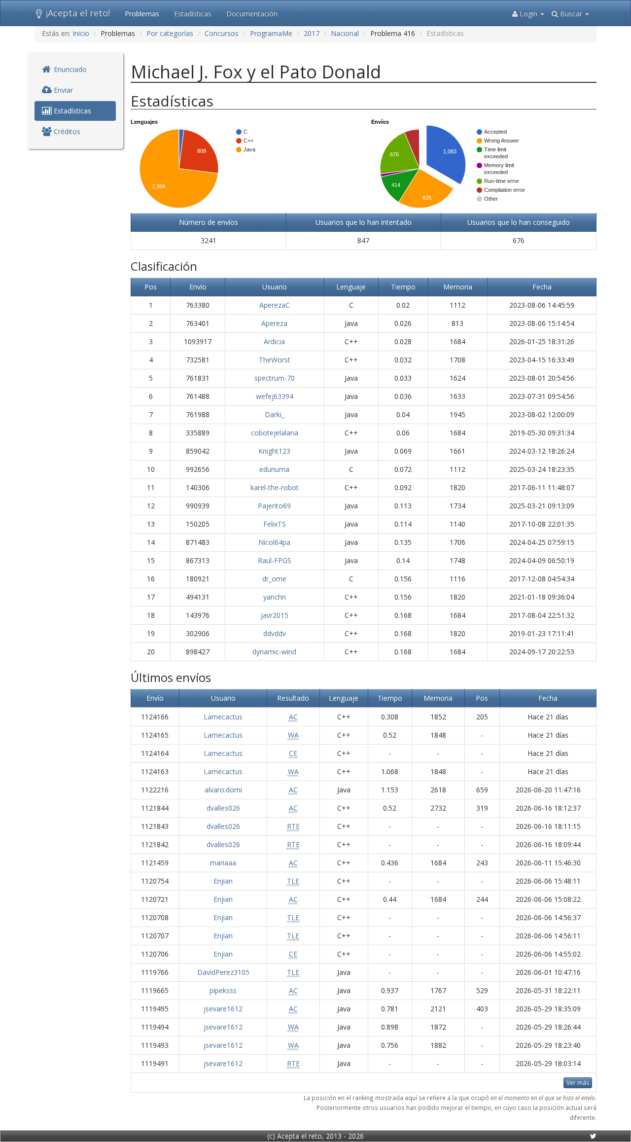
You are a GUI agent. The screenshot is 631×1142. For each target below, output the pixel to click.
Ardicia (274, 341)
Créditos (66, 131)
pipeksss (223, 990)
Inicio (80, 33)
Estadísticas (192, 13)
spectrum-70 (274, 378)
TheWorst (274, 359)
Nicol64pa (274, 542)
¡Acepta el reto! (78, 13)
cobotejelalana (274, 432)
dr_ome (274, 578)
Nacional (345, 33)
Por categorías (169, 33)
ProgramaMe (271, 33)
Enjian (223, 881)
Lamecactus (223, 716)
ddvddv (274, 633)
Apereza (274, 323)
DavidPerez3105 (223, 972)
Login (528, 13)
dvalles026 (223, 808)
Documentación (252, 13)
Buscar (571, 13)
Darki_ (274, 414)
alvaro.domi (223, 789)
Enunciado (69, 69)
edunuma (274, 469)
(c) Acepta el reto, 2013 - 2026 (315, 1136)
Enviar (62, 90)
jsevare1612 (223, 1008)
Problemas (142, 13)
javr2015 (274, 615)
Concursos (222, 33)
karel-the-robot (274, 487)
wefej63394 (274, 396)
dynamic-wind (274, 651)
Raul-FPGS (274, 560)
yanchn (274, 597)
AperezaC (274, 305)
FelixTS (274, 524)
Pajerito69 (274, 505)
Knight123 (274, 451)
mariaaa (223, 862)
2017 (311, 33)
